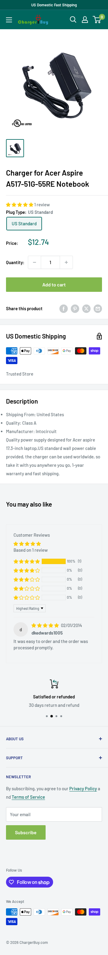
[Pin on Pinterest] (75, 308)
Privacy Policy (83, 788)
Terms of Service (28, 797)
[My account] (85, 19)
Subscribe (26, 832)
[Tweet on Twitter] (86, 308)
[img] (46, 625)
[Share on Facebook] (63, 308)
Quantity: (15, 262)
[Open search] (73, 19)
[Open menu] (9, 19)
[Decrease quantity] (34, 262)
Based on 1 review (31, 550)
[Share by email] (98, 308)
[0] (97, 19)
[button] (20, 204)
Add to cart (54, 284)
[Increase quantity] (66, 262)
